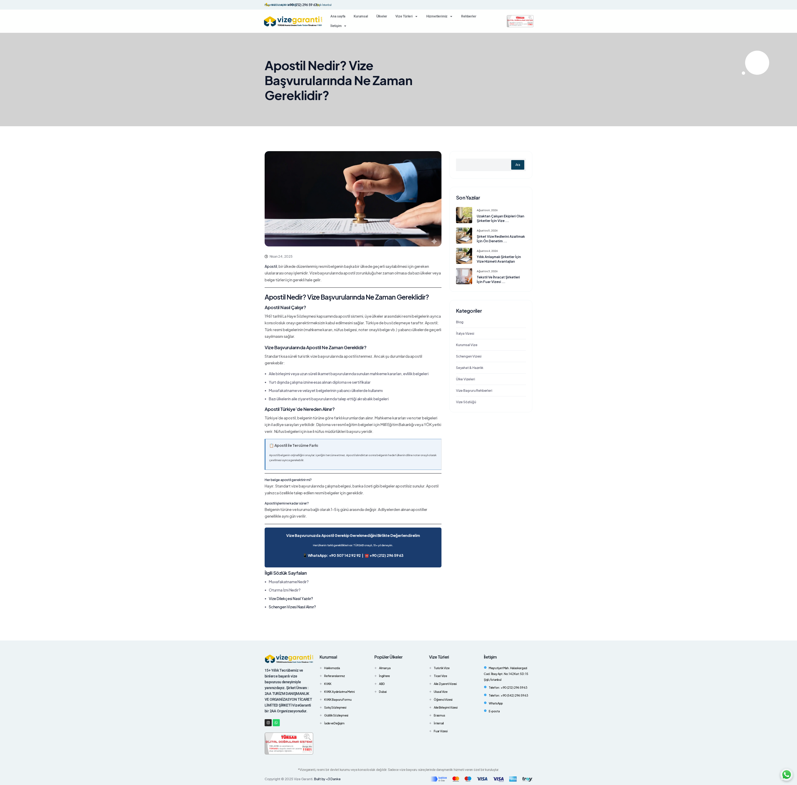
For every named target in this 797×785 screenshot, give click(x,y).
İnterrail (439, 723)
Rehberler (468, 16)
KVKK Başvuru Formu (337, 700)
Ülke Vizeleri (465, 379)
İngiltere (384, 676)
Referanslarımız (334, 676)
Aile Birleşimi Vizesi (446, 708)
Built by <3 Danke (327, 779)
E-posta (494, 711)
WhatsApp (496, 703)
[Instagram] (268, 722)
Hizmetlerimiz (436, 16)
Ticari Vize (440, 676)
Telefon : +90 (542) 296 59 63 (508, 695)
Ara (517, 164)
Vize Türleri (404, 16)
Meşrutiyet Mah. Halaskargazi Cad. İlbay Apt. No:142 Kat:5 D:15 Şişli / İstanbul (506, 673)
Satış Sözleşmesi (335, 708)
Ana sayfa (337, 16)
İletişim (335, 26)
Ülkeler (381, 16)
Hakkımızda (332, 668)
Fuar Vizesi (441, 731)
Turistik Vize (441, 668)
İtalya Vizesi (465, 333)
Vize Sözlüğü (466, 402)
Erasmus (439, 715)
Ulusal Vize (440, 692)
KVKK (327, 684)
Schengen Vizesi (468, 356)
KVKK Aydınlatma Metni (339, 692)
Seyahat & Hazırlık (469, 367)
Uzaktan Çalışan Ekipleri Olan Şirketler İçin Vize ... (500, 218)
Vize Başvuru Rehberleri (474, 390)
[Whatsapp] (276, 722)
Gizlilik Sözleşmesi (336, 715)
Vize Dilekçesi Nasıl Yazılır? (291, 598)
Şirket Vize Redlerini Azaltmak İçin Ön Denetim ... (501, 238)
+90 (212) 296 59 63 (302, 4)
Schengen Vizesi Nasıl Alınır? (292, 606)
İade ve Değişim (334, 723)
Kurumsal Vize (466, 345)
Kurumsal (361, 16)
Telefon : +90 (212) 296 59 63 (508, 687)
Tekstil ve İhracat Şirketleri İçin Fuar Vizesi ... (498, 279)
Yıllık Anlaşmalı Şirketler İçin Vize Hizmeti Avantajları (499, 259)
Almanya (385, 668)
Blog (459, 322)
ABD (382, 684)
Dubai (383, 692)
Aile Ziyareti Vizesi (445, 684)
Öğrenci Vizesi (443, 700)
